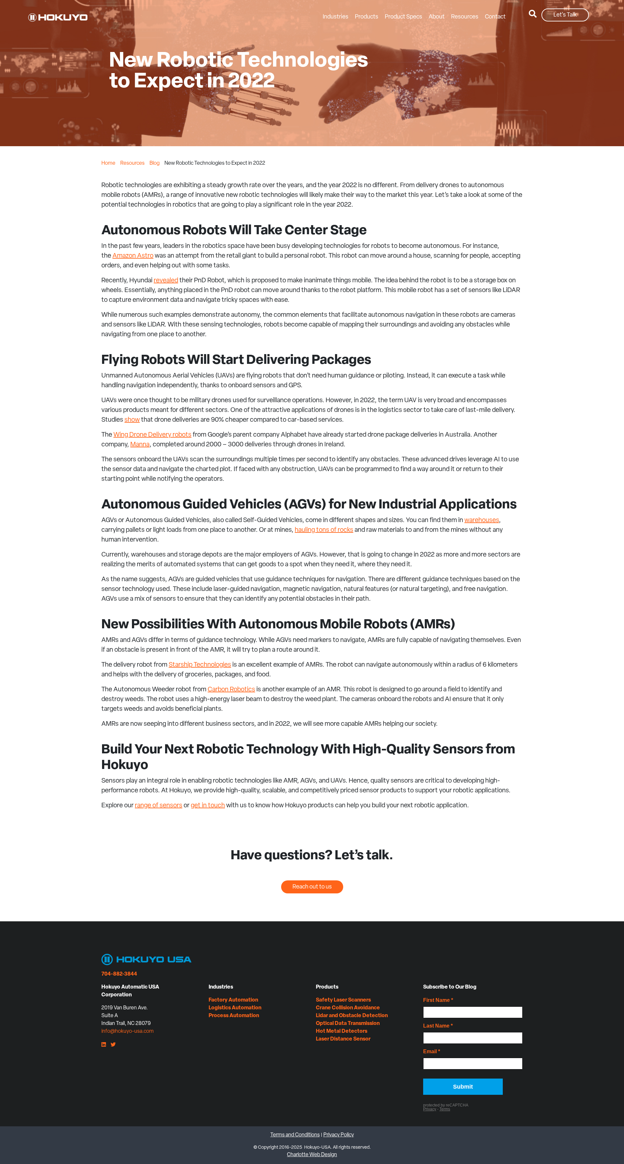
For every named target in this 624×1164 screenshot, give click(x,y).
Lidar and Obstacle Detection (352, 1015)
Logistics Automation (235, 1008)
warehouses (481, 520)
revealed (166, 280)
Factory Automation (233, 1000)
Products (366, 17)
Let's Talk (565, 15)
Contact (495, 17)
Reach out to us (312, 887)
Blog (155, 163)
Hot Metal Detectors (341, 1031)
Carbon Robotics (231, 689)
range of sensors (158, 805)
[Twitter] (113, 1045)
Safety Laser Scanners (343, 1000)
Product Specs (403, 17)
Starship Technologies (200, 665)
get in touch (208, 805)
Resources (464, 17)
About (437, 17)
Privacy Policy (338, 1135)
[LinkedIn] (103, 1045)
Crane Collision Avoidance (348, 1008)
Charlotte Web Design (312, 1155)
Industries (335, 17)
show (132, 420)
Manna (140, 444)
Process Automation (234, 1015)
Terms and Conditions (295, 1135)
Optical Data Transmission (348, 1023)
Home (108, 163)
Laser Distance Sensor (343, 1039)
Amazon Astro (132, 256)
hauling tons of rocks (324, 530)
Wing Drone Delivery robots (152, 435)
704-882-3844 (119, 974)
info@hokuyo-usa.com (127, 1031)
